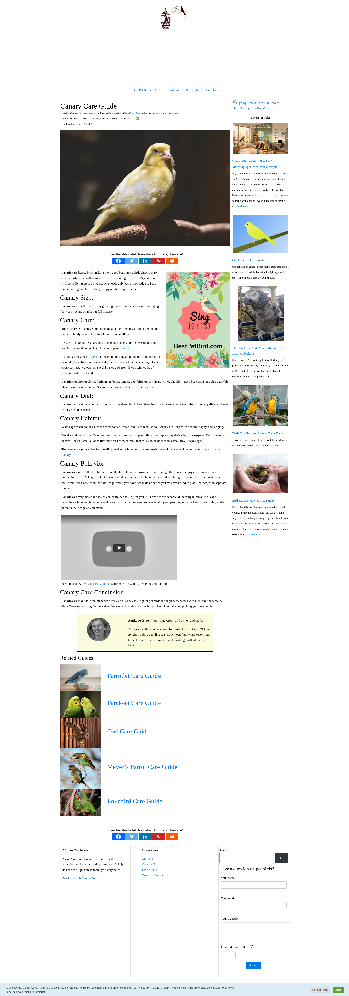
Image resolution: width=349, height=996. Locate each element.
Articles (159, 90)
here (152, 387)
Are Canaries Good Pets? (97, 583)
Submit (253, 965)
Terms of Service (153, 875)
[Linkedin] (145, 261)
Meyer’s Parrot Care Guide (142, 767)
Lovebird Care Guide (134, 801)
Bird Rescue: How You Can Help (253, 500)
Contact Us (149, 864)
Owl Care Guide (128, 731)
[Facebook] (118, 261)
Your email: (228, 898)
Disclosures (149, 870)
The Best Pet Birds (139, 90)
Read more (242, 206)
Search (223, 850)
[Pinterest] (158, 261)
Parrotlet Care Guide (134, 676)
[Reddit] (172, 261)
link (138, 112)
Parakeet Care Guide (134, 703)
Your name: (228, 878)
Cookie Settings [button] (320, 989)
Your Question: (230, 918)
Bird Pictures (194, 90)
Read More (227, 987)
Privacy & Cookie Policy (84, 878)
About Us (148, 859)
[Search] (281, 858)
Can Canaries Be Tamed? (248, 260)
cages (125, 348)
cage (96, 356)
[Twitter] (131, 261)
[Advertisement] (174, 58)
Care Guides (214, 90)
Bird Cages (175, 90)
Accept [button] (338, 989)
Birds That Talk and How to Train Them (257, 433)
